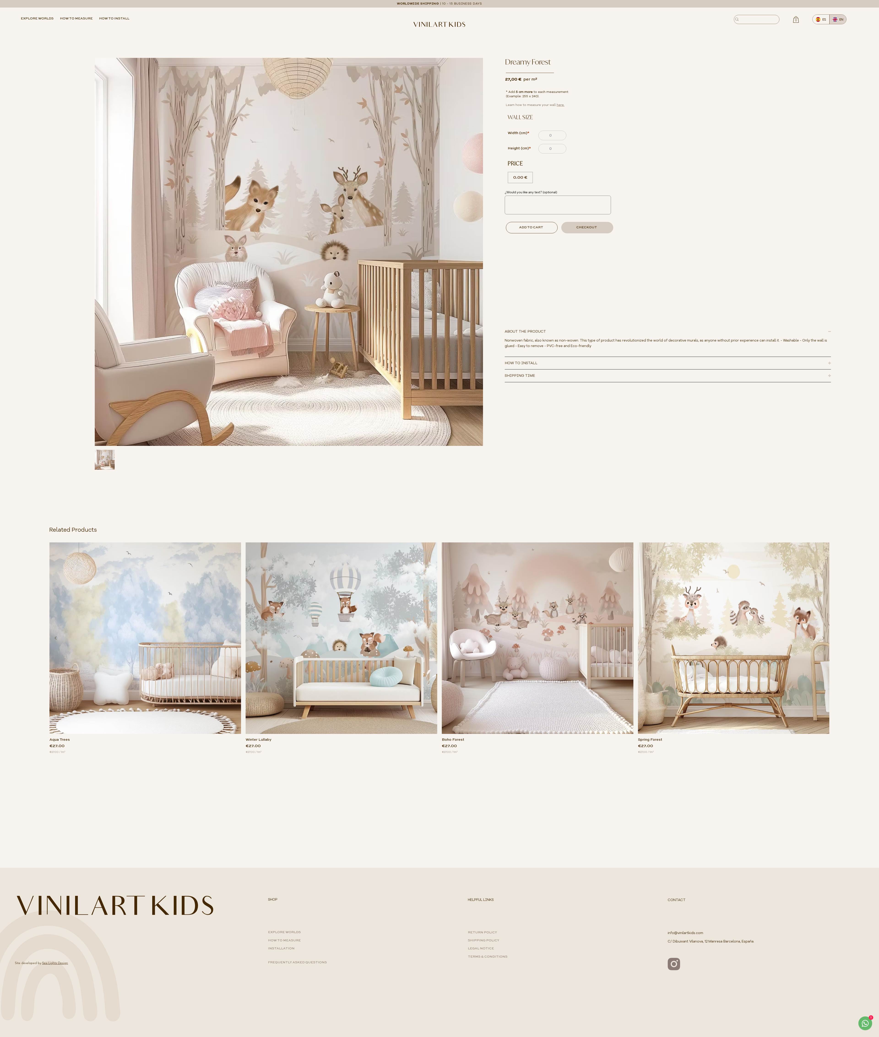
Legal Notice (481, 948)
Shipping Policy (483, 940)
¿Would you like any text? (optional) (531, 192)
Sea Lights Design (55, 963)
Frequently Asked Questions (297, 962)
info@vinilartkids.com (685, 933)
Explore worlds (284, 932)
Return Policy (482, 932)
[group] (439, 648)
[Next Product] (823, 638)
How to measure (284, 940)
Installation (281, 948)
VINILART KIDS (439, 25)
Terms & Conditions (487, 956)
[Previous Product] (55, 638)
